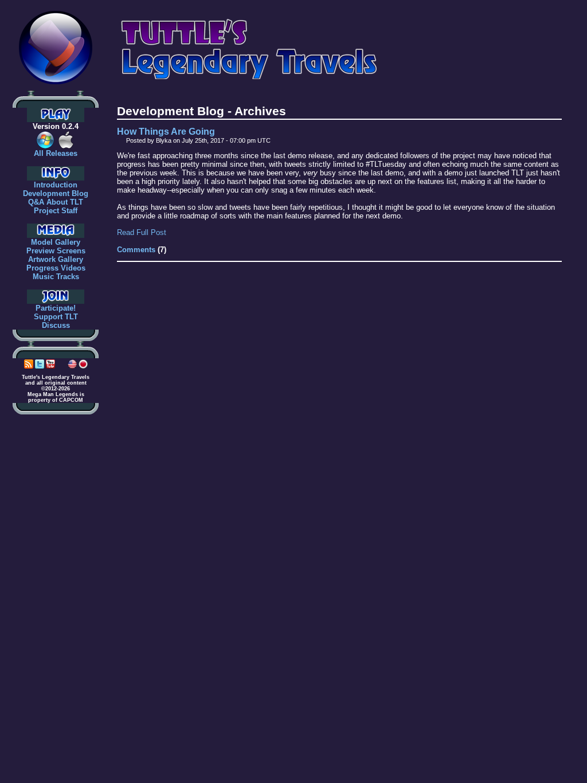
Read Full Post (141, 232)
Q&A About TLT (55, 202)
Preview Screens (55, 250)
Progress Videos (55, 268)
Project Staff (55, 210)
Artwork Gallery (55, 259)
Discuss (56, 325)
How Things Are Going (166, 131)
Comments (136, 249)
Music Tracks (56, 276)
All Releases (55, 153)
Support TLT (56, 316)
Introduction (55, 185)
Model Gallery (55, 242)
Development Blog (55, 193)
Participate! (56, 308)
